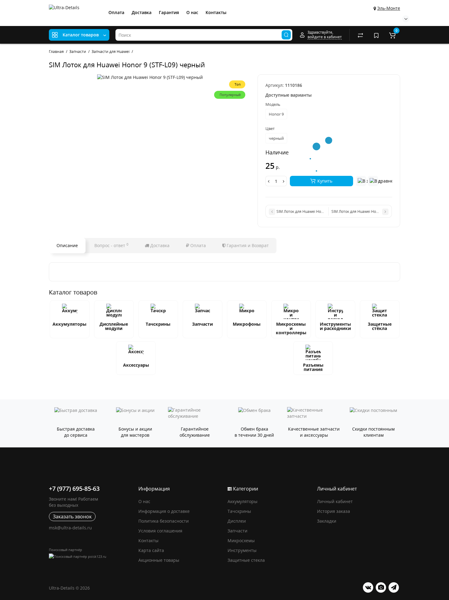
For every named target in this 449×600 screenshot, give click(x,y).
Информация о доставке (164, 511)
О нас (192, 12)
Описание (67, 245)
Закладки (326, 521)
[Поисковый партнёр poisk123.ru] (90, 556)
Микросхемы (241, 540)
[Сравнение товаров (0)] (360, 35)
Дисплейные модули (114, 326)
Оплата (116, 12)
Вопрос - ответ (111, 245)
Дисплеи (237, 521)
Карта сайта (151, 550)
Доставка (141, 12)
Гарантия (169, 12)
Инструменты (242, 550)
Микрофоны (247, 324)
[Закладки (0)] (376, 35)
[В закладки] (361, 181)
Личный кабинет (335, 501)
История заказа (333, 511)
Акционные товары (158, 560)
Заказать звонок (72, 516)
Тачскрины (158, 324)
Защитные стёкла (380, 326)
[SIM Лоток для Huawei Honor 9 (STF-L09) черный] (150, 77)
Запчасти (202, 324)
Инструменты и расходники (335, 326)
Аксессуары (136, 365)
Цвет (270, 128)
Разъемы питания (313, 367)
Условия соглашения (160, 531)
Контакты (216, 12)
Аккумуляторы (69, 324)
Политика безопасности (163, 521)
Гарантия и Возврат (247, 245)
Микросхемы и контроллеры (291, 328)
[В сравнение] (373, 181)
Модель (272, 104)
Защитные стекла (246, 560)
